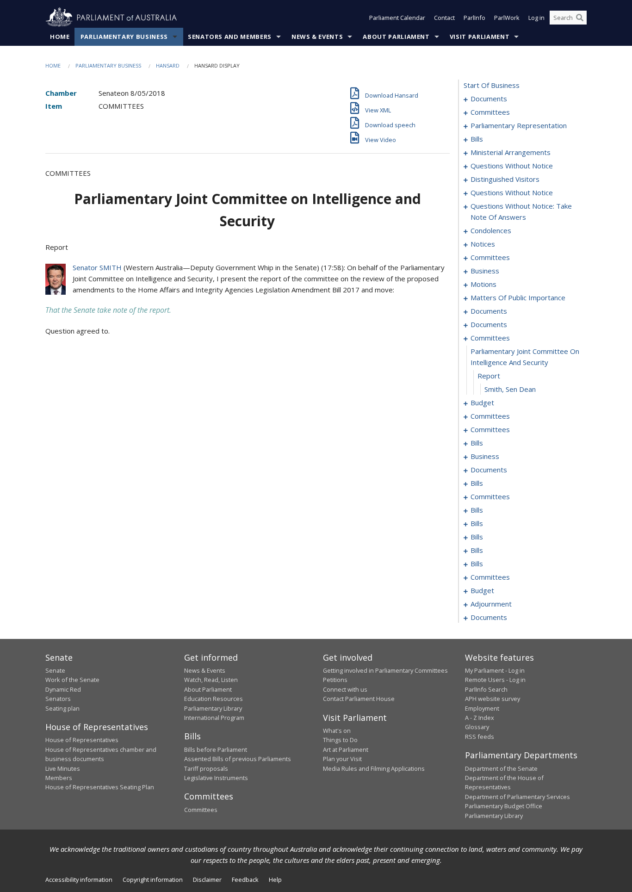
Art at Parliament (345, 749)
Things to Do (340, 740)
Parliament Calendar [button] (397, 17)
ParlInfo (474, 17)
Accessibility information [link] (78, 879)
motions (483, 284)
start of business (492, 85)
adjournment (491, 603)
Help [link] (275, 879)
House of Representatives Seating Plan (99, 787)
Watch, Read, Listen (211, 679)
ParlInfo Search (486, 689)
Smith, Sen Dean (510, 389)
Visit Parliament (479, 36)
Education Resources (213, 698)
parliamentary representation (519, 125)
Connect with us (345, 689)
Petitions (335, 679)
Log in (536, 17)
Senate (55, 670)
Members (58, 778)
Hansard (168, 65)
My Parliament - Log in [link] (495, 670)
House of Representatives (81, 740)
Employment (482, 708)
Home (60, 36)
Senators (58, 698)
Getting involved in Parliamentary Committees (385, 670)
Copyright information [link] (153, 879)
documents (489, 98)
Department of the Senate (501, 768)
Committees (200, 809)
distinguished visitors (505, 179)
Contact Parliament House (359, 698)
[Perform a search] (580, 18)
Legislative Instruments (216, 778)
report (488, 375)
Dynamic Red (63, 689)
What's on (337, 730)
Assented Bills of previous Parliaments (237, 759)
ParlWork (507, 17)
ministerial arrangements (511, 152)
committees (490, 112)
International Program (214, 717)
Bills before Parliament (215, 749)
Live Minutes (62, 768)
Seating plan (62, 708)
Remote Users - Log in (495, 679)
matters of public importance (518, 297)
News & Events (317, 36)
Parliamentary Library (213, 708)
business (485, 270)
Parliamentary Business (124, 36)
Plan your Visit (342, 759)
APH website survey (492, 698)
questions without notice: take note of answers (521, 211)
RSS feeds (479, 736)
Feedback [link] (245, 879)
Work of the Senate (72, 679)
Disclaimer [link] (207, 879)
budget (482, 402)
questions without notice (512, 165)
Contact (444, 17)
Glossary (477, 727)
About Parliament (396, 36)
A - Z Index (479, 717)
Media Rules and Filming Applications (374, 768)
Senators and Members (230, 36)
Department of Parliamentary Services (517, 797)
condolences (491, 230)
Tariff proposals (206, 768)
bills (477, 138)
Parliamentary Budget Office (503, 806)
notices (483, 243)
